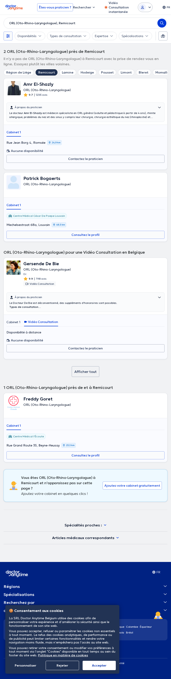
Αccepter (99, 665)
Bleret (143, 72)
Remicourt (46, 72)
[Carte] (163, 36)
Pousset (107, 72)
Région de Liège (18, 72)
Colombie (132, 626)
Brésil (129, 632)
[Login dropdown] (145, 7)
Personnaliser (25, 665)
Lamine (67, 72)
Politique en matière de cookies (63, 655)
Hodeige (87, 72)
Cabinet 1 (13, 132)
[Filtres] (8, 36)
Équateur (146, 626)
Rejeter (62, 665)
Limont (126, 72)
